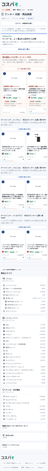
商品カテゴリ (6, 18)
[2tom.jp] (10, 4)
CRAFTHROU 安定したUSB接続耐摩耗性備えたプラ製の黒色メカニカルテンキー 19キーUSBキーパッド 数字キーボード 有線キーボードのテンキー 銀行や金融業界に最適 (13, 196)
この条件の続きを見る (24, 129)
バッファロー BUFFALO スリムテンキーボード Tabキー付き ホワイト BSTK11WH (13, 247)
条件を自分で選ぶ (24, 49)
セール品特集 (6, 10)
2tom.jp (40, 467)
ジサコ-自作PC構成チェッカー (12, 270)
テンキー (10, 14)
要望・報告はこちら (19, 10)
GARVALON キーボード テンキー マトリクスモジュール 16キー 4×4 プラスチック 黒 (13, 148)
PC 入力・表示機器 (19, 18)
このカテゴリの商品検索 (10, 467)
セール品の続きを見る (24, 69)
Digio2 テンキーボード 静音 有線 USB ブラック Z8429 (14, 90)
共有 (31, 10)
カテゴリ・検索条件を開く (24, 23)
